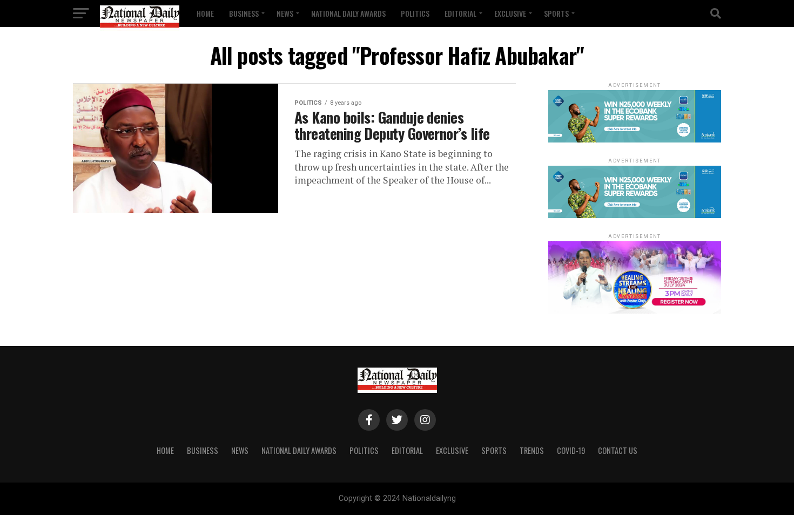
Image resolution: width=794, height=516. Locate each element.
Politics (415, 13)
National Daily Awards (348, 13)
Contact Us (617, 450)
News (285, 13)
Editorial (460, 13)
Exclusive (510, 13)
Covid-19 (571, 450)
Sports (556, 13)
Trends (532, 450)
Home (205, 13)
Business (244, 13)
